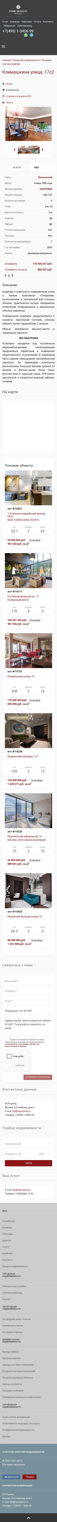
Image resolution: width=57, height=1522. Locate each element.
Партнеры (27, 21)
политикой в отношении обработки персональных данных (22, 1045)
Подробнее (34, 540)
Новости (6, 1240)
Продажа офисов (11, 1358)
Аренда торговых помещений (18, 1364)
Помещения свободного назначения (21, 1397)
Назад (9, 84)
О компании (8, 1221)
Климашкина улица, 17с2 (28, 72)
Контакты (48, 21)
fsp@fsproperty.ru (21, 1111)
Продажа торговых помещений (18, 1371)
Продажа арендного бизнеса (17, 1377)
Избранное (9, 25)
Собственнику (24, 25)
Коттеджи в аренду (12, 1332)
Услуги (37, 21)
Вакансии (7, 1253)
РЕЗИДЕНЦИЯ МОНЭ (18, 600)
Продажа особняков (13, 1390)
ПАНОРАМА (46, 189)
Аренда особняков (12, 1384)
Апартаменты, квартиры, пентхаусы (21, 1423)
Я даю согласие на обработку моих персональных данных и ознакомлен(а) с (25, 1042)
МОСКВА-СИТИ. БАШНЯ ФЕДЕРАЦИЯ (26, 840)
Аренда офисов (10, 1352)
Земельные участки (12, 1325)
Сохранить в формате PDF (18, 96)
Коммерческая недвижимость (18, 1430)
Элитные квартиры (12, 1292)
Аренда (6, 1299)
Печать (9, 102)
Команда (15, 21)
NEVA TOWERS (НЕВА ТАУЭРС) (23, 520)
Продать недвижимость (15, 1266)
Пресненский (45, 177)
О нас (5, 21)
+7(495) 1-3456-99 (17, 31)
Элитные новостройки (14, 1286)
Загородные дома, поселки (16, 1319)
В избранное (12, 90)
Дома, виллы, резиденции (16, 1417)
